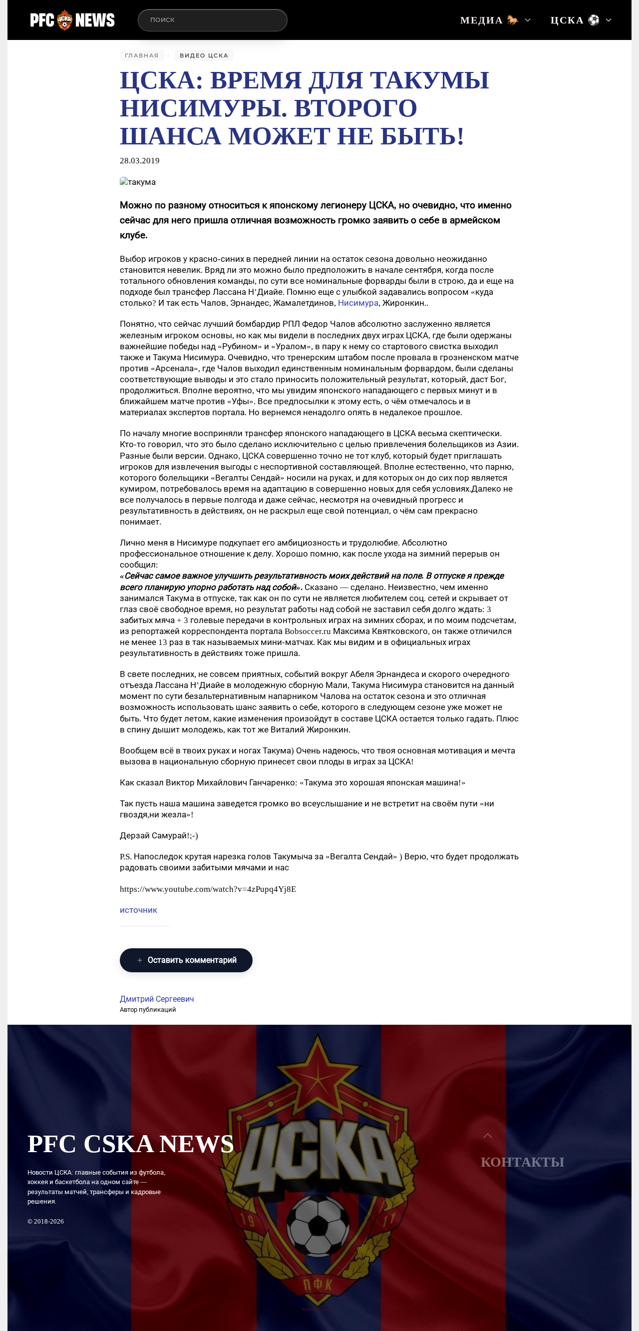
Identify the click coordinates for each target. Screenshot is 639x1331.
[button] (488, 1136)
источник (138, 910)
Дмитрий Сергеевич (157, 999)
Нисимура (358, 303)
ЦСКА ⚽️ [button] (576, 19)
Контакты (523, 1162)
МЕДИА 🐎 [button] (490, 19)
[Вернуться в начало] (72, 20)
